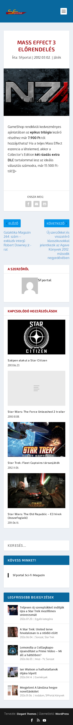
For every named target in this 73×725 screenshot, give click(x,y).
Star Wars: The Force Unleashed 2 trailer (36, 411)
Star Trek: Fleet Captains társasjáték (34, 462)
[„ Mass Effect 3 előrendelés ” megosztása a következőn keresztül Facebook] (28, 204)
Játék (57, 57)
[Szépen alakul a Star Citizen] (36, 337)
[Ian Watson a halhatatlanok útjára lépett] (13, 672)
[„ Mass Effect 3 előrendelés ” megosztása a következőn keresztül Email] (36, 204)
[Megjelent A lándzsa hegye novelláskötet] (13, 690)
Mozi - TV (40, 659)
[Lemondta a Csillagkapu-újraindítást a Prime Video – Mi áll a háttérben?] (13, 650)
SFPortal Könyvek (54, 695)
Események (41, 677)
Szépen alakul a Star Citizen (27, 360)
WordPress (62, 713)
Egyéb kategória (44, 619)
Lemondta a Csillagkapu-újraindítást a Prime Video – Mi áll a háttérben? (41, 651)
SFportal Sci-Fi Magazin (29, 575)
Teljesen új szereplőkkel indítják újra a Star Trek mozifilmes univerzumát (42, 611)
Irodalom (39, 695)
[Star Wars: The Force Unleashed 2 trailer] (36, 388)
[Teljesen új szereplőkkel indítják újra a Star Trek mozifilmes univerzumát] (13, 610)
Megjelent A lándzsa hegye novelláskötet (38, 689)
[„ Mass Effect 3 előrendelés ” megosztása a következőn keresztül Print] (45, 204)
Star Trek (49, 637)
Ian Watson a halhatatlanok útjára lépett (39, 671)
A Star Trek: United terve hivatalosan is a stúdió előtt (39, 631)
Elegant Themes (26, 713)
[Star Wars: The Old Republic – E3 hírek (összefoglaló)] (36, 490)
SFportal (25, 57)
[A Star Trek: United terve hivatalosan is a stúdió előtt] (13, 632)
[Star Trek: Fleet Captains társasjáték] (36, 439)
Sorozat (39, 637)
